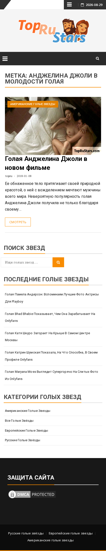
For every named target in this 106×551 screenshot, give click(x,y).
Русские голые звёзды (22, 440)
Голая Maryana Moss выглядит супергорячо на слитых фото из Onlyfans (51, 375)
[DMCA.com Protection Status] (32, 493)
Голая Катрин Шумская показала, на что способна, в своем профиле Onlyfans (51, 356)
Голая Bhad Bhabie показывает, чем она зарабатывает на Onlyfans (50, 317)
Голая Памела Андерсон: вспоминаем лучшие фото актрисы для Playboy (52, 297)
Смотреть (17, 222)
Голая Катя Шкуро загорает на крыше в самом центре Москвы (47, 336)
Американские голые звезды (32, 104)
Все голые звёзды (19, 420)
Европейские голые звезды (26, 430)
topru (9, 176)
